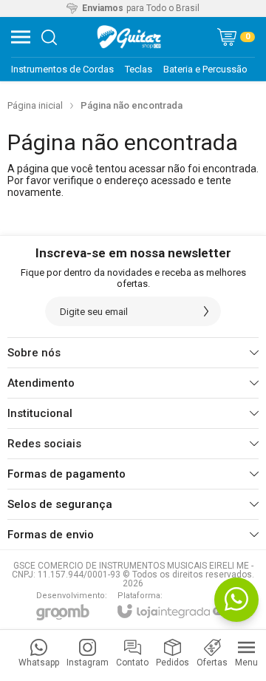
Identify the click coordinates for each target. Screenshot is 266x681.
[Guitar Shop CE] (129, 37)
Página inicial (35, 105)
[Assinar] (206, 311)
